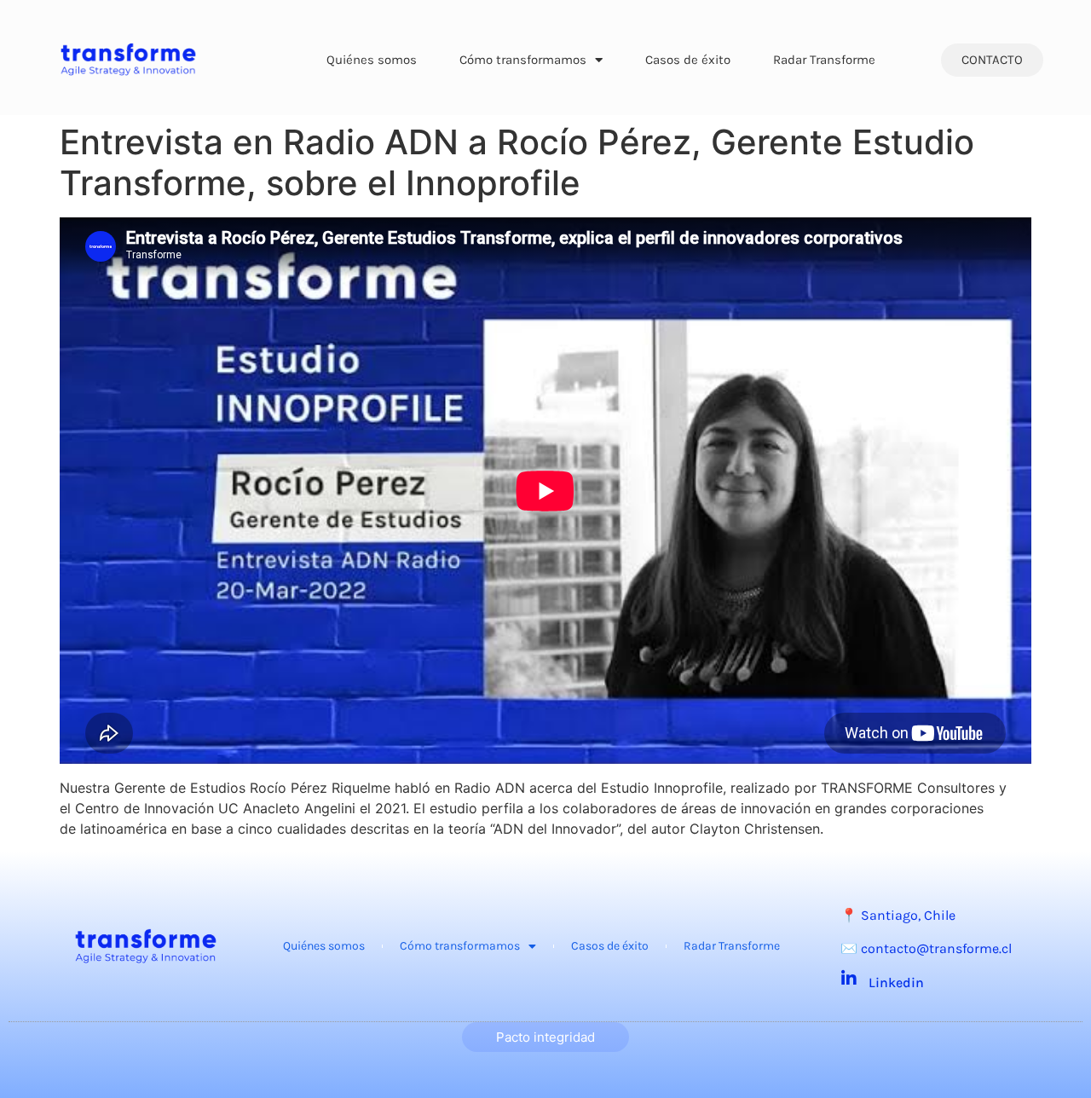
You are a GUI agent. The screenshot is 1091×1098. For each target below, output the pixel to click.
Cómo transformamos (522, 59)
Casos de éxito (687, 59)
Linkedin (896, 982)
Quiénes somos (371, 59)
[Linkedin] (848, 978)
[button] (992, 60)
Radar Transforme (824, 59)
